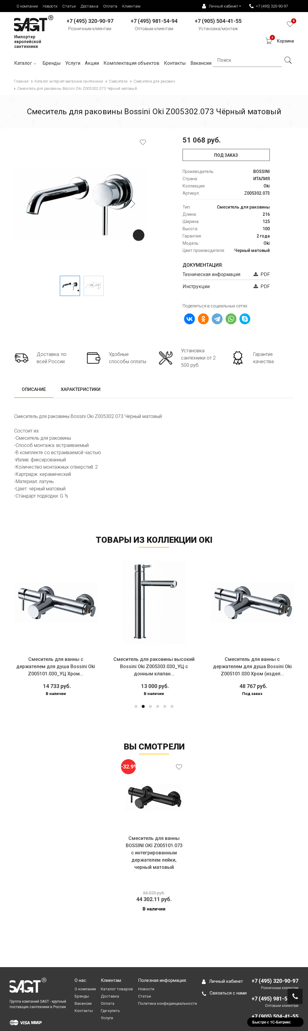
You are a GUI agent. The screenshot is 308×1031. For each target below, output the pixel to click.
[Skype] (244, 318)
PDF (264, 274)
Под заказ (226, 155)
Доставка (89, 6)
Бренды (51, 63)
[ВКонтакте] (189, 318)
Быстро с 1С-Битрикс (271, 1022)
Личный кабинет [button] (223, 6)
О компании (27, 6)
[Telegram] (217, 318)
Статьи (69, 6)
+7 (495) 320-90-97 (272, 6)
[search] (288, 60)
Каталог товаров (117, 989)
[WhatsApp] (231, 318)
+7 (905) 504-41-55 (274, 1016)
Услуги (72, 63)
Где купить (110, 1010)
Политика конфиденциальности (167, 1003)
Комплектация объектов (131, 63)
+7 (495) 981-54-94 (274, 998)
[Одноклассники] (203, 318)
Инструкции (196, 286)
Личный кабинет (226, 981)
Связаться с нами (228, 993)
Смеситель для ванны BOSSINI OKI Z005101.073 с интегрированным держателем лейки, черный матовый (154, 852)
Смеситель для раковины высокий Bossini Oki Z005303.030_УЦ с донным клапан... (82, 666)
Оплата (110, 6)
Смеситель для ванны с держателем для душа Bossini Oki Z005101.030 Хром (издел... (180, 666)
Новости (50, 6)
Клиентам (131, 6)
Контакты (84, 1010)
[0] (290, 26)
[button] (136, 706)
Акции (92, 63)
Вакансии (83, 1003)
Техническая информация (211, 274)
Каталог (23, 63)
